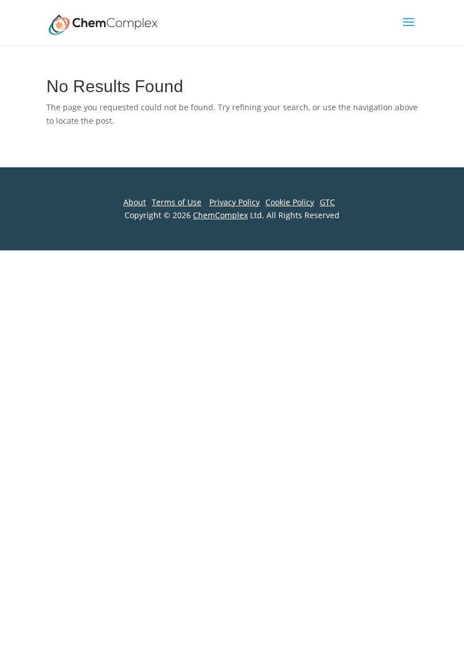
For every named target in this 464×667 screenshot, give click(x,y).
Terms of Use (176, 202)
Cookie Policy (289, 202)
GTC (327, 202)
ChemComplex (220, 215)
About (134, 202)
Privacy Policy (234, 202)
